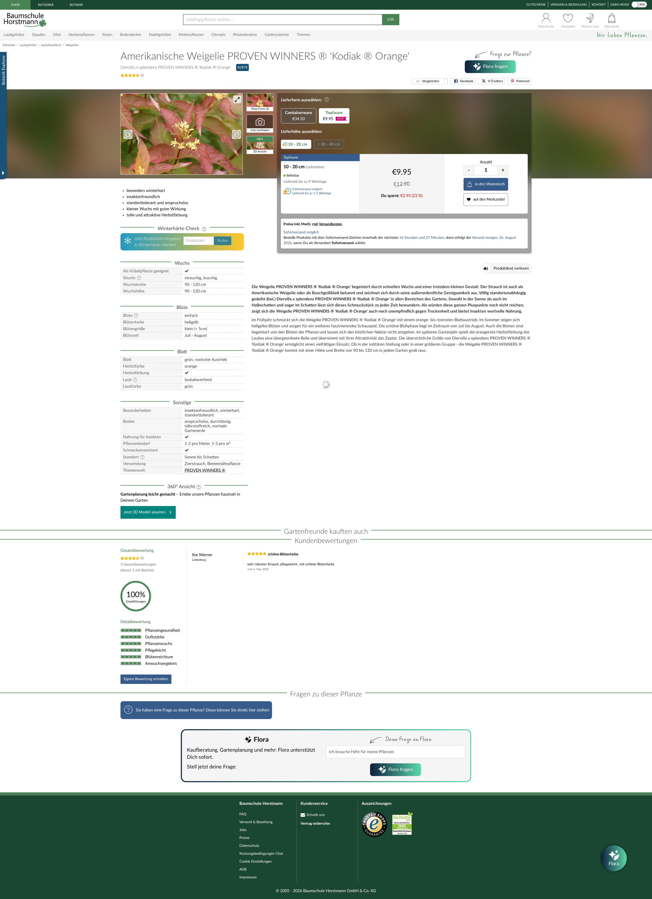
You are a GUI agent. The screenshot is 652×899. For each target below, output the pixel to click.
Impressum (248, 877)
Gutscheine (536, 4)
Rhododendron (245, 35)
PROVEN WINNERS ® (205, 470)
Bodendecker (130, 35)
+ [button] (503, 170)
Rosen (107, 35)
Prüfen (223, 241)
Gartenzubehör (277, 35)
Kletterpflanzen (191, 35)
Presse (244, 838)
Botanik (76, 4)
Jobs (243, 830)
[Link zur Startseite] (25, 19)
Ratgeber (46, 4)
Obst (57, 35)
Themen (303, 35)
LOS (390, 19)
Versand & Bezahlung (568, 4)
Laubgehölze (14, 35)
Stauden (38, 35)
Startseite (9, 45)
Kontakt (599, 4)
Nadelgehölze (160, 35)
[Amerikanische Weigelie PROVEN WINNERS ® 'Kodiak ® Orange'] (181, 134)
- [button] (469, 170)
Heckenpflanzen (82, 35)
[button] (428, 81)
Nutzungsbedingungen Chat (261, 853)
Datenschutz (249, 846)
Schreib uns (315, 815)
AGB (243, 869)
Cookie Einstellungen (255, 861)
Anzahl (486, 162)
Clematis (218, 35)
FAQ (242, 814)
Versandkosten (330, 224)
